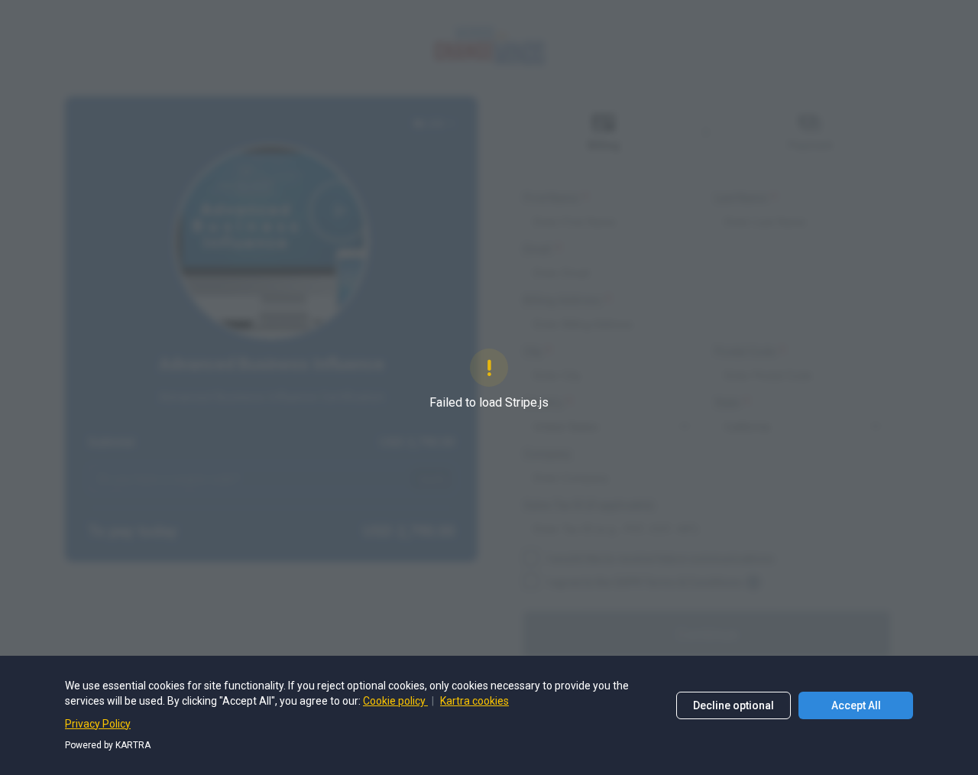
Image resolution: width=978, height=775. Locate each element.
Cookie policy (395, 701)
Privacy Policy (98, 724)
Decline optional (733, 705)
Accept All (856, 705)
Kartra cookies (474, 701)
